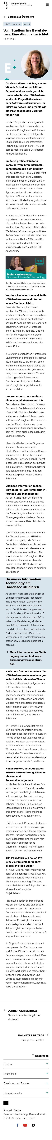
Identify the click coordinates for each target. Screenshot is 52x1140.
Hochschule (10, 1073)
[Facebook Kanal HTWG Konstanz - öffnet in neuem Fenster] (18, 1125)
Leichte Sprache (12, 1118)
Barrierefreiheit (37, 1114)
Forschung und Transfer (16, 1083)
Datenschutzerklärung (15, 1114)
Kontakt (7, 1110)
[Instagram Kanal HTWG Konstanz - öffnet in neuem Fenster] (34, 1125)
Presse (17, 1110)
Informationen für (12, 1092)
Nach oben (42, 1055)
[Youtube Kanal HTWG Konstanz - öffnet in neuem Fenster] (25, 1125)
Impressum (29, 1118)
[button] (47, 5)
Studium (7, 1063)
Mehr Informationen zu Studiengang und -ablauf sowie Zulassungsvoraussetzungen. (28, 658)
